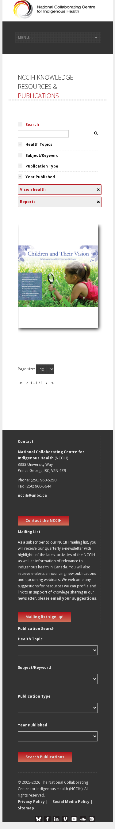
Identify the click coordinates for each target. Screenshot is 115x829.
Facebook (47, 819)
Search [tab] (32, 124)
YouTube (74, 819)
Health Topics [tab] (38, 144)
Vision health (34, 284)
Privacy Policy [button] (31, 801)
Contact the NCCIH (43, 520)
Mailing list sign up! (44, 617)
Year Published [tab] (40, 176)
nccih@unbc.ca (32, 495)
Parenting (30, 276)
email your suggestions (73, 598)
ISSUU (92, 819)
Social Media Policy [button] (71, 801)
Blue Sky (38, 819)
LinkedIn (56, 819)
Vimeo (65, 819)
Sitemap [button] (26, 808)
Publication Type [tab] (41, 166)
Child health (32, 291)
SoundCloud (83, 819)
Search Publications (44, 756)
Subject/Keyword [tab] (42, 155)
